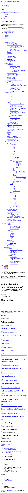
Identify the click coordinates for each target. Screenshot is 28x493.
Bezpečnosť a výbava (9, 31)
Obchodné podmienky (9, 448)
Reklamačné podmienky (10, 449)
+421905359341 (5, 1)
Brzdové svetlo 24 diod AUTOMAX (12, 391)
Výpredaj (6, 16)
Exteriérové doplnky (9, 33)
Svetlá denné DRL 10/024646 (10, 383)
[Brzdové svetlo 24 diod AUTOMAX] (10, 388)
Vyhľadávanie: (4, 28)
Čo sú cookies (7, 452)
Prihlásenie (6, 5)
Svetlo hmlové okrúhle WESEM (11, 368)
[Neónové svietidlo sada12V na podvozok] (11, 406)
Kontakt (6, 14)
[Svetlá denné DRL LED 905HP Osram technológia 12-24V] (14, 356)
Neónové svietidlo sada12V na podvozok (13, 409)
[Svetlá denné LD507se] (7, 373)
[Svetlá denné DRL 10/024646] (9, 380)
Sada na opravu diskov (8, 328)
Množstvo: (3, 315)
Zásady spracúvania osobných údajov (13, 451)
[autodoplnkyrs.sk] (5, 444)
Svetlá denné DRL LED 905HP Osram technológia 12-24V (13, 360)
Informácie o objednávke (10, 454)
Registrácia (6, 6)
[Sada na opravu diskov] (7, 325)
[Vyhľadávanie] (23, 28)
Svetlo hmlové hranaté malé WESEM (12, 416)
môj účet (3, 2)
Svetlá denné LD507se (8, 376)
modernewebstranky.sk (10, 490)
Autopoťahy (7, 36)
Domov (5, 271)
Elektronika (6, 35)
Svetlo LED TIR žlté (7, 350)
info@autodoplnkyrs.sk (15, 1)
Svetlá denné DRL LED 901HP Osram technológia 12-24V (13, 400)
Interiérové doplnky (8, 32)
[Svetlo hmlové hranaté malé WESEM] (10, 413)
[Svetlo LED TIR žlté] (6, 347)
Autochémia (7, 38)
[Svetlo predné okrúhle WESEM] (9, 332)
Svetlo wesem (5, 343)
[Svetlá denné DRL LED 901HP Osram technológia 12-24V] (14, 396)
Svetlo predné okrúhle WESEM (11, 336)
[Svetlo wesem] (5, 340)
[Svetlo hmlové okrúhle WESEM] (9, 365)
